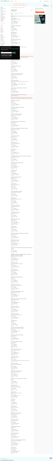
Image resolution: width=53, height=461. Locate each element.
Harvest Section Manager (15, 433)
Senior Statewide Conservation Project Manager (18, 121)
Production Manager (14, 170)
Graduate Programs (46, 1)
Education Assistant (14, 320)
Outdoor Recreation (3, 17)
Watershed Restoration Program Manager (17, 291)
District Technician (13, 183)
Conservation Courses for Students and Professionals (19, 94)
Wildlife (1, 21)
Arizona (1, 28)
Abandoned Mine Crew (14, 142)
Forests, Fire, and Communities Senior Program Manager (19, 128)
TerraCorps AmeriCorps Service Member (17, 73)
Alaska (1, 27)
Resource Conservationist (15, 306)
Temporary (2, 36)
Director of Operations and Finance (16, 349)
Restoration (2, 19)
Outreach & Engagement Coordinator (16, 191)
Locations (22, 4)
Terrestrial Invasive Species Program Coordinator (18, 439)
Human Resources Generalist (15, 284)
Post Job (15, 1)
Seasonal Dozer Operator (15, 80)
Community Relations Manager (15, 426)
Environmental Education (3, 11)
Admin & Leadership (3, 8)
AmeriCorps (2, 39)
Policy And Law (2, 18)
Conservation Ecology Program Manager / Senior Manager (19, 233)
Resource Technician (14, 269)
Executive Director (13, 32)
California (2, 30)
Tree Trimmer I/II (13, 447)
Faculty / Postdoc (2, 41)
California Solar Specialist (15, 419)
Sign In (41, 1)
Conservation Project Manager (15, 205)
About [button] (51, 1)
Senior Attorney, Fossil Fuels (15, 100)
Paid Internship (2, 37)
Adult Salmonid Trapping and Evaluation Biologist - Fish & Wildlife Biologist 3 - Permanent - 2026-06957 (21, 255)
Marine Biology (2, 16)
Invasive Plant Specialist (14, 363)
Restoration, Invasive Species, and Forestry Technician (19, 378)
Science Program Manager (15, 313)
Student (1, 38)
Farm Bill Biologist (14, 18)
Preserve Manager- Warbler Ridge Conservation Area (19, 87)
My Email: (2, 51)
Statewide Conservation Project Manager (17, 334)
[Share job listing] (31, 10)
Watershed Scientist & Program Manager (17, 162)
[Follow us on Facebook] (50, 458)
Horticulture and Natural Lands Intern (16, 341)
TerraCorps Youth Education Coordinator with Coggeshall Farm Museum (22, 247)
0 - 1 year (2, 44)
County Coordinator (14, 406)
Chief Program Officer (14, 262)
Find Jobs (11, 1)
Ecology (1, 10)
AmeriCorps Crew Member (15, 135)
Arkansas (2, 29)
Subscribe (39, 12)
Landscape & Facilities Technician (16, 66)
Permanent (2, 35)
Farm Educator (13, 399)
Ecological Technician (14, 385)
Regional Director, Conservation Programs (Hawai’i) (18, 298)
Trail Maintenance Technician (15, 212)
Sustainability (2, 20)
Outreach (16, 14)
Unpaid (1, 40)
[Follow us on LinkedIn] (51, 458)
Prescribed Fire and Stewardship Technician (17, 107)
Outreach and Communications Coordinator (17, 327)
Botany (1, 9)
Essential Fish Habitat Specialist (16, 25)
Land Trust (2, 15)
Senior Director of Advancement (16, 39)
